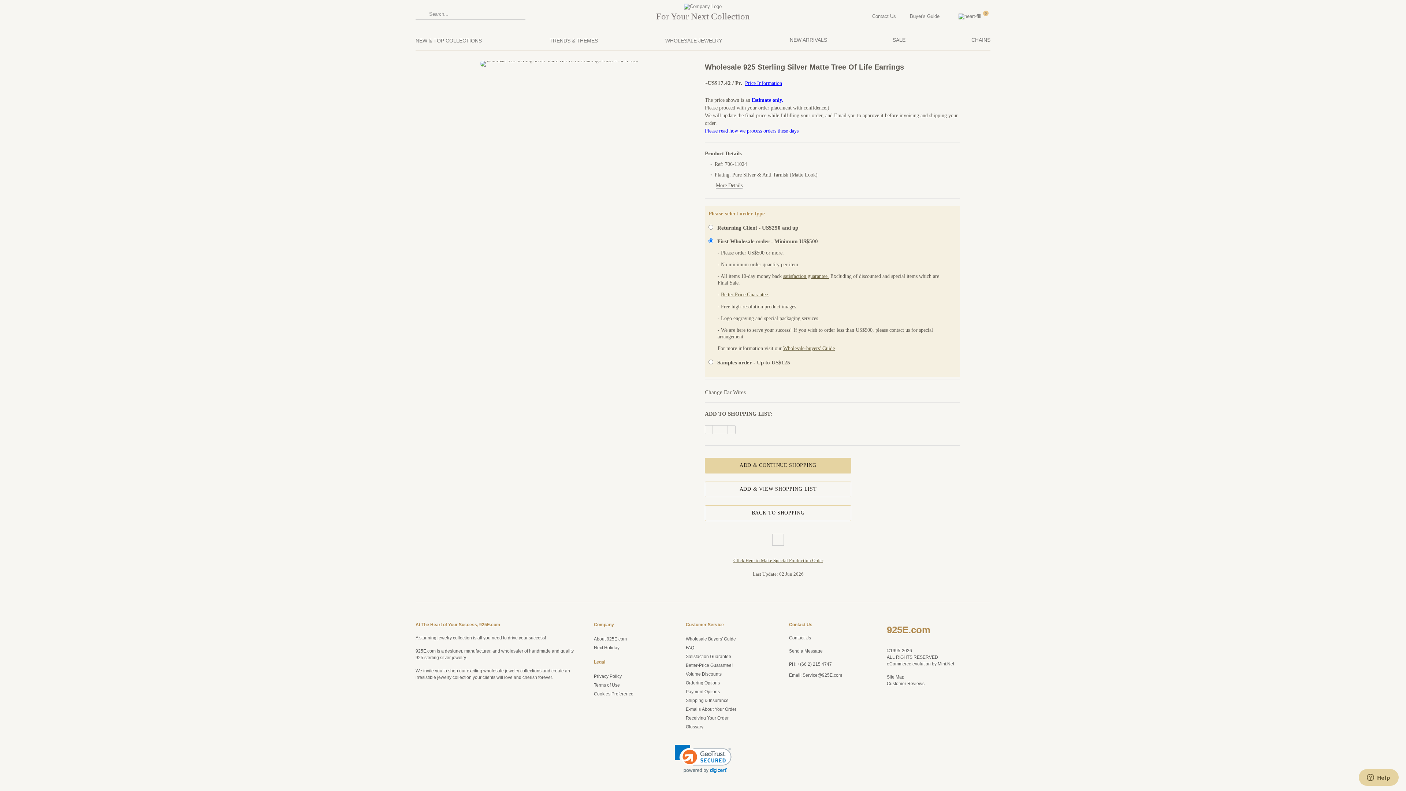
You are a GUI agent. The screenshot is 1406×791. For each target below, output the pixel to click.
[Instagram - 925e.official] (801, 689)
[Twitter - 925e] (792, 700)
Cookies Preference (613, 694)
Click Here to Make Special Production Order (778, 560)
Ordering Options (703, 683)
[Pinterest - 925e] (792, 689)
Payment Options (703, 691)
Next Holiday (607, 647)
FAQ (690, 647)
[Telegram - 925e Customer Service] (801, 711)
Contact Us (800, 637)
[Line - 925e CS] (811, 700)
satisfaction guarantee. (806, 276)
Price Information (763, 83)
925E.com (908, 629)
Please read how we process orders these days (752, 131)
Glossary (694, 726)
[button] (703, 759)
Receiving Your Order (707, 718)
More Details (729, 185)
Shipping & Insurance (707, 700)
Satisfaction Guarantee (708, 656)
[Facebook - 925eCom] (811, 689)
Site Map (895, 677)
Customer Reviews (906, 683)
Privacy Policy (608, 676)
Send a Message (806, 651)
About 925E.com (610, 639)
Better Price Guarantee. (745, 294)
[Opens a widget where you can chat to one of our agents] (1378, 778)
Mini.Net (946, 663)
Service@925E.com (822, 675)
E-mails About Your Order (711, 709)
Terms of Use (607, 685)
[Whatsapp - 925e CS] (801, 700)
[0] (988, 16)
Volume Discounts (704, 674)
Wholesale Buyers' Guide (711, 639)
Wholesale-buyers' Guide (809, 348)
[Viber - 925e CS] (792, 711)
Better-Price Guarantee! (709, 665)
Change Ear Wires (725, 392)
